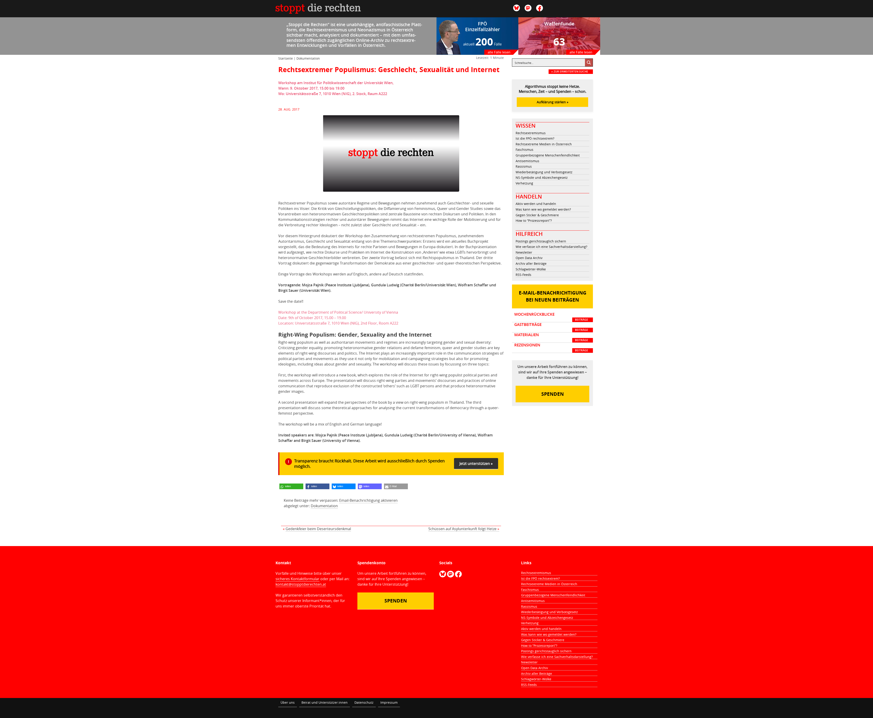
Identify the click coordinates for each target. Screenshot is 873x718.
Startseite (285, 58)
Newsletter (524, 252)
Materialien (551, 337)
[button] (291, 486)
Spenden (552, 394)
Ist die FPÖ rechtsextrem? (535, 138)
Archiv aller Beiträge (531, 263)
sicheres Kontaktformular (297, 578)
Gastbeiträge (551, 327)
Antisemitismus (527, 161)
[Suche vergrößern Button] (589, 62)
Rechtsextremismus (531, 133)
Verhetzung (524, 183)
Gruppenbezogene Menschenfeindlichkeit (548, 155)
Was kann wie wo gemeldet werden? (543, 209)
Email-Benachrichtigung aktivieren (368, 500)
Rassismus (524, 166)
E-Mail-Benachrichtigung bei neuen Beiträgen (552, 296)
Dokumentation (308, 58)
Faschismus (524, 149)
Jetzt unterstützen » (476, 463)
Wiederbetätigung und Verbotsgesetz (544, 172)
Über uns (288, 702)
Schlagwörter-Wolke (531, 269)
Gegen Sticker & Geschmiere (537, 215)
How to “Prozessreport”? (534, 220)
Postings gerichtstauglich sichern (541, 241)
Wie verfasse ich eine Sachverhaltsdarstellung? (551, 246)
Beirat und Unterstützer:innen (324, 702)
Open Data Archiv (529, 258)
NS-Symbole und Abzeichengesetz (542, 177)
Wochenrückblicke (551, 317)
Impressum (389, 702)
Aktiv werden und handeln (536, 204)
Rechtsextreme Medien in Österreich (544, 144)
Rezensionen (551, 347)
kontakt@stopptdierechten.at (301, 584)
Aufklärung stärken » (552, 102)
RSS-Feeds (523, 274)
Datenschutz (364, 702)
